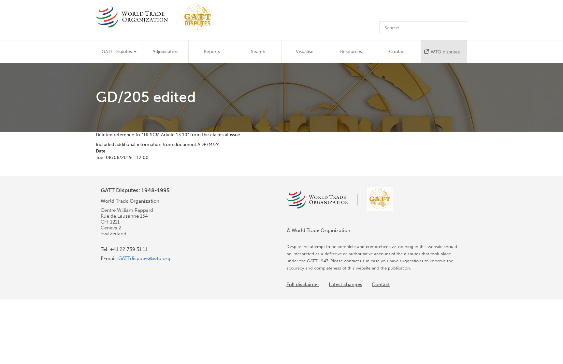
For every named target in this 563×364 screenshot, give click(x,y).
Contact (397, 51)
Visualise (304, 51)
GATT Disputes (117, 51)
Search (258, 51)
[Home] (156, 17)
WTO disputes (445, 52)
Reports (212, 51)
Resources (351, 51)
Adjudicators (165, 51)
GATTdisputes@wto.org (144, 258)
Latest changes (345, 284)
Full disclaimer (302, 284)
